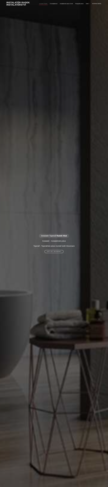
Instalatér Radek (43, 3)
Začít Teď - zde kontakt (54, 251)
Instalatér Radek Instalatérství (18, 3)
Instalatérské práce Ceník (66, 3)
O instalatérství (54, 3)
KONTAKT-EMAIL (96, 3)
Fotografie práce (79, 3)
